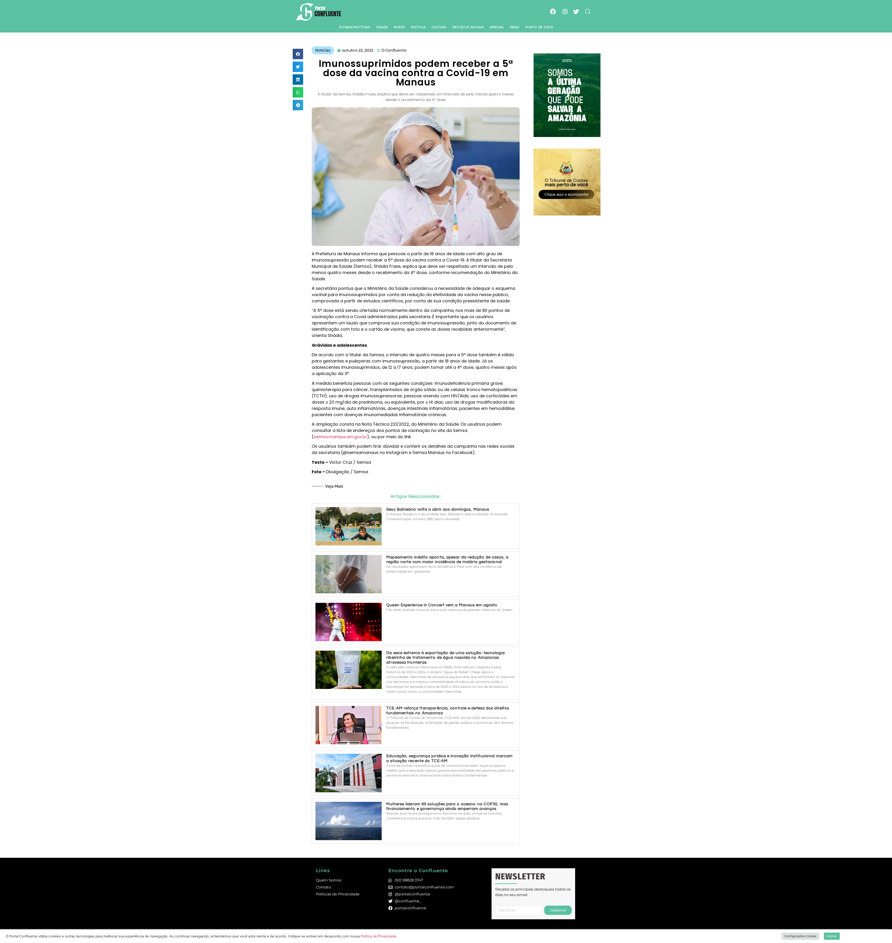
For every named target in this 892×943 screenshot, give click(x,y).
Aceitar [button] (832, 936)
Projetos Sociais (468, 27)
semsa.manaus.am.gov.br (340, 437)
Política (418, 27)
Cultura (439, 27)
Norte (399, 27)
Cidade (382, 27)
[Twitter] (576, 11)
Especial (497, 27)
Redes (514, 27)
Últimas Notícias (354, 27)
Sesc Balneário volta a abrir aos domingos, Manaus (437, 509)
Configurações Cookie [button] (800, 936)
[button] (298, 54)
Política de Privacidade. (379, 936)
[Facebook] (553, 11)
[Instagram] (565, 11)
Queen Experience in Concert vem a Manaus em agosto (441, 605)
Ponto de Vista (539, 27)
